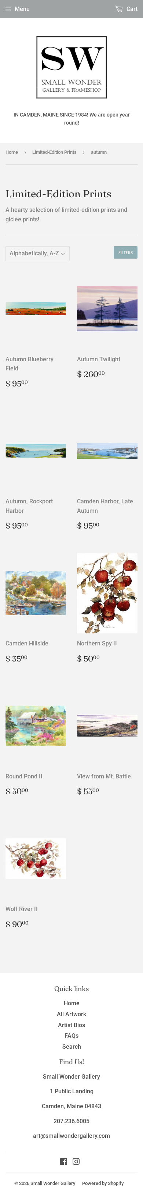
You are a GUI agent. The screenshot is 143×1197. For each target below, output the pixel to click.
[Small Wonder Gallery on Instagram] (76, 1162)
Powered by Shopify (103, 1183)
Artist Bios (71, 1025)
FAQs (71, 1035)
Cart (131, 8)
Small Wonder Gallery (52, 1183)
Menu (22, 8)
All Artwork (71, 1014)
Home (12, 152)
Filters (125, 252)
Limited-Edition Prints (54, 152)
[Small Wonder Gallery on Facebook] (63, 1162)
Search (71, 1046)
